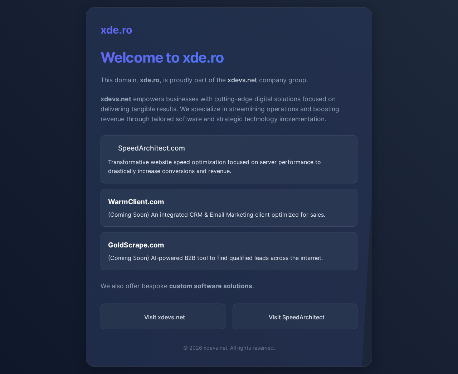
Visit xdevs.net (164, 317)
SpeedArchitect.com (151, 148)
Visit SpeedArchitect (297, 317)
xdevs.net (242, 80)
